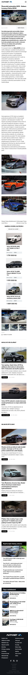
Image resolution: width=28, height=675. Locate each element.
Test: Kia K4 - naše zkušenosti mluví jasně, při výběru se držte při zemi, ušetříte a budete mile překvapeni (12, 565)
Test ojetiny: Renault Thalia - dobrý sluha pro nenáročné (14, 582)
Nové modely (5, 415)
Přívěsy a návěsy (5, 649)
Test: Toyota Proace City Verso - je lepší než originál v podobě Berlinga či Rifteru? (14, 577)
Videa (16, 655)
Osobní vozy (4, 638)
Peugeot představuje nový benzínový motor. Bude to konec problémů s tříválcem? (13, 571)
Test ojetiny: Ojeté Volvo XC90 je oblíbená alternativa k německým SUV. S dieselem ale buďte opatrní (12, 367)
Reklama (14, 665)
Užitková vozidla (5, 640)
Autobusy (3, 651)
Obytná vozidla (5, 645)
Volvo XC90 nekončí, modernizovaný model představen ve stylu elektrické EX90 (13, 402)
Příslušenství (4, 658)
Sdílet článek (21, 28)
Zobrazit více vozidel (13, 229)
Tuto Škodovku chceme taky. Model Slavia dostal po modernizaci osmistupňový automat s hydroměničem (13, 485)
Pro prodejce (14, 664)
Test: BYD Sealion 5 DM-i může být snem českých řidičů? (14, 553)
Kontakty (14, 667)
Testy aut (4, 377)
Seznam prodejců (19, 638)
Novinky (4, 495)
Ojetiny (17, 651)
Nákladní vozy (5, 642)
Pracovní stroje (5, 653)
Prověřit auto (18, 642)
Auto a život (18, 653)
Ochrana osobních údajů (14, 671)
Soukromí (14, 669)
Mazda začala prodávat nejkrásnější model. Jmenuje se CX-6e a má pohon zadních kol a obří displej (13, 449)
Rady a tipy (18, 647)
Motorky (3, 647)
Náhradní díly (4, 655)
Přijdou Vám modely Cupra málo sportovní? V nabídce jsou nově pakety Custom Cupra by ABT (12, 520)
